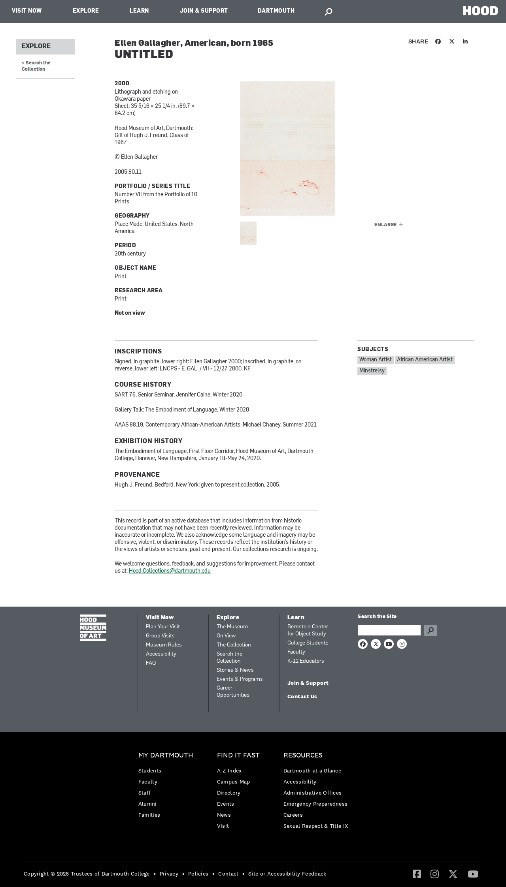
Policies (198, 873)
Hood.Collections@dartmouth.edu (170, 571)
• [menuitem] (155, 873)
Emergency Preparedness (315, 803)
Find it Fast (238, 755)
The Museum (232, 627)
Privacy (169, 873)
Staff (144, 792)
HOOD (480, 10)
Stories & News (235, 670)
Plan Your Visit (163, 627)
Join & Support (204, 11)
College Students (308, 643)
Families (149, 814)
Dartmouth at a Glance (312, 770)
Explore (86, 11)
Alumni (147, 803)
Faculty (296, 652)
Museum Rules (164, 645)
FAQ (151, 663)
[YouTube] (473, 873)
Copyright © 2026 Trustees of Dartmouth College (87, 873)
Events (225, 803)
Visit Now (27, 11)
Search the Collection (229, 657)
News (224, 814)
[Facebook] (417, 873)
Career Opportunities (233, 691)
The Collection (234, 645)
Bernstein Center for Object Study (307, 630)
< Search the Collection (36, 66)
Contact (228, 873)
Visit (223, 825)
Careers (293, 814)
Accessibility (161, 654)
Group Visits (160, 636)
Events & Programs (240, 679)
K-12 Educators (305, 661)
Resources (303, 755)
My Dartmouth (165, 755)
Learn (139, 11)
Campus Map (233, 781)
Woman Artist (375, 360)
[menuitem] (167, 787)
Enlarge (385, 225)
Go (430, 630)
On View (226, 636)
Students (149, 770)
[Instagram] (434, 873)
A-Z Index (229, 770)
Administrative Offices (312, 792)
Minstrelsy (372, 371)
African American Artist (425, 360)
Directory (229, 792)
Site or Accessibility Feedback (287, 873)
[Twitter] (453, 873)
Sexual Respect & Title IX (315, 825)
